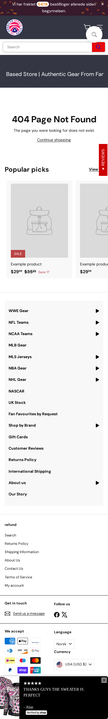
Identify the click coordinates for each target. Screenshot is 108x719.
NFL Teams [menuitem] (19, 322)
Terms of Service (18, 577)
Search (10, 535)
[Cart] (87, 27)
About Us (12, 560)
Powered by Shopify (55, 706)
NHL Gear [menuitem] (17, 379)
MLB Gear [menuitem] (18, 345)
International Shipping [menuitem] (30, 471)
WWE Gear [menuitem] (19, 310)
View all (96, 169)
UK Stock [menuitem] (17, 402)
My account (14, 585)
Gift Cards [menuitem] (18, 436)
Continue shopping (54, 139)
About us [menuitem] (17, 482)
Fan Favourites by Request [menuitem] (33, 413)
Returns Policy (16, 543)
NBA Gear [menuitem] (18, 368)
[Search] (98, 47)
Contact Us (14, 568)
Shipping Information (22, 552)
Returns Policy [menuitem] (22, 459)
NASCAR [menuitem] (16, 391)
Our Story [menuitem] (18, 494)
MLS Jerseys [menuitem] (20, 356)
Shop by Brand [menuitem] (22, 425)
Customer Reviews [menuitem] (26, 448)
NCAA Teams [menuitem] (20, 333)
